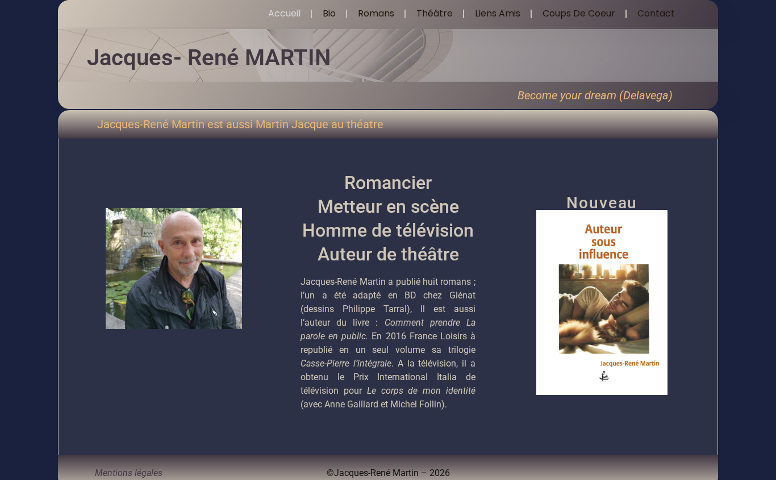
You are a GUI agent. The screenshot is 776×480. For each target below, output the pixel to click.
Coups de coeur (579, 13)
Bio (329, 13)
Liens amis (497, 13)
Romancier (388, 182)
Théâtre (434, 13)
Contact (656, 13)
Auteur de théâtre (388, 254)
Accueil (284, 13)
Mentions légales (128, 473)
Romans (376, 13)
